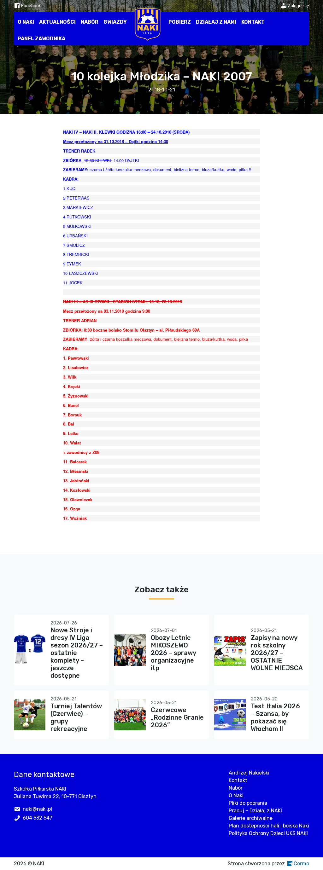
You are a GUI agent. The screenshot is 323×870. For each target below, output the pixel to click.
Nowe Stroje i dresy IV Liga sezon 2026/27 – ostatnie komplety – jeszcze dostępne (76, 652)
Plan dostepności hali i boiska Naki (269, 826)
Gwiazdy (115, 22)
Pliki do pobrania (248, 803)
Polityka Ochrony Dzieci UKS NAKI (268, 833)
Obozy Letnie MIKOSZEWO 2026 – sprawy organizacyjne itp (173, 653)
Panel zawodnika (41, 39)
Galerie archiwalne (251, 818)
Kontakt (253, 22)
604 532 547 (37, 818)
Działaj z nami (216, 22)
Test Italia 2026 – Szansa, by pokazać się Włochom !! (275, 717)
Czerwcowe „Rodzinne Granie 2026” (177, 717)
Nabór (89, 22)
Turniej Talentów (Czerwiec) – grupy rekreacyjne (76, 717)
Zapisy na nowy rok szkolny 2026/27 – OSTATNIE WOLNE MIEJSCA (277, 653)
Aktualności (57, 22)
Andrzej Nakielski (249, 773)
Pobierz (179, 22)
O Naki (26, 22)
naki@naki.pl (37, 809)
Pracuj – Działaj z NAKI (255, 811)
